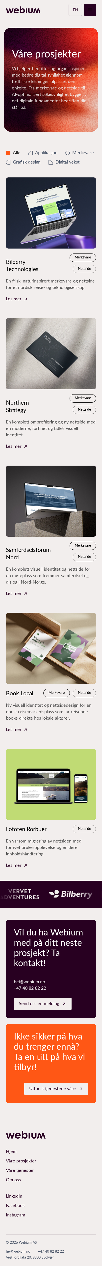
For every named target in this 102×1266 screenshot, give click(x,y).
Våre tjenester (20, 1170)
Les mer (14, 299)
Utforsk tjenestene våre (52, 1089)
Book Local (19, 693)
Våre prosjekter (21, 1161)
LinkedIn (14, 1196)
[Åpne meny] (90, 10)
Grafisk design (27, 162)
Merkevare (83, 153)
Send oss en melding (39, 1004)
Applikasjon (46, 153)
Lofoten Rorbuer (26, 829)
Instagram (15, 1215)
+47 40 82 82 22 (30, 988)
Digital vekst (67, 162)
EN (75, 10)
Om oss (13, 1180)
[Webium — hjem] (23, 9)
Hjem (11, 1152)
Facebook (15, 1206)
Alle (16, 153)
